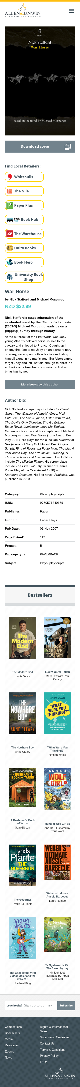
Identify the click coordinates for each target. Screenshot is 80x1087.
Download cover (35, 146)
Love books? (14, 1005)
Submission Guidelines (55, 1037)
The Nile (21, 191)
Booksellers (12, 1033)
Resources (12, 1045)
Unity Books (25, 248)
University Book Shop (29, 277)
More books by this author (40, 384)
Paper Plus (23, 205)
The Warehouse (28, 233)
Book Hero (23, 262)
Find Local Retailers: (23, 166)
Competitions (13, 1027)
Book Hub (29, 219)
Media (9, 1039)
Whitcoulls (23, 176)
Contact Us (47, 1043)
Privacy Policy (49, 1055)
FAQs (43, 1062)
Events (9, 1051)
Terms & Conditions (52, 1049)
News (8, 1057)
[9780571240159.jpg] (40, 81)
